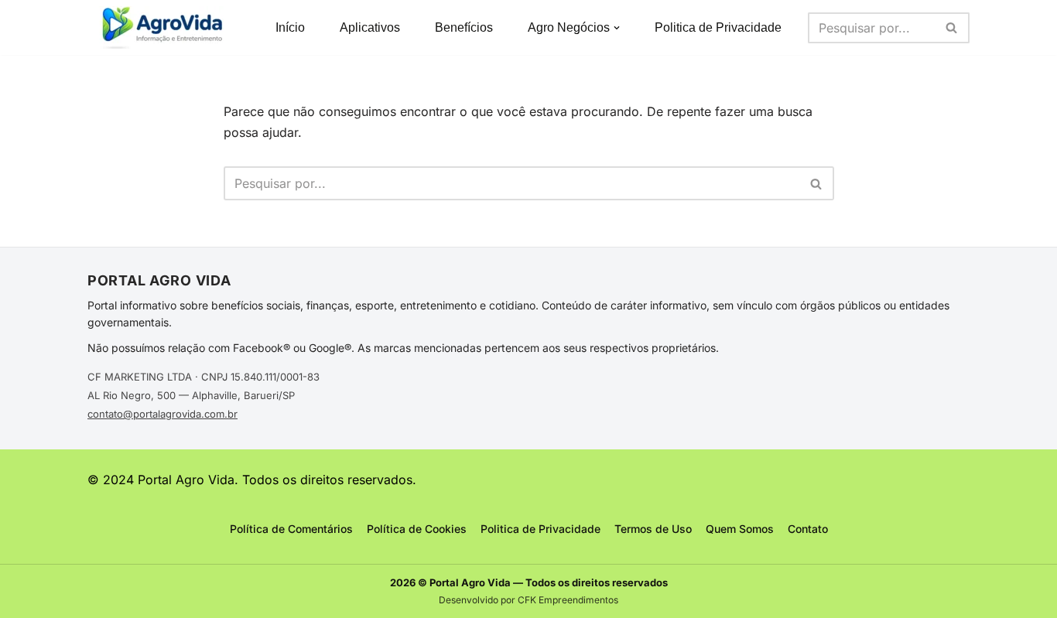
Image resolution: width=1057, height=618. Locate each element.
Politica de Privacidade (718, 27)
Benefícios (464, 27)
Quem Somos (740, 528)
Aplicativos (370, 27)
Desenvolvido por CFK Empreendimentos (528, 600)
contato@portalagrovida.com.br (162, 414)
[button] (617, 28)
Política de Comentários (291, 528)
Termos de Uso (653, 528)
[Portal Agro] (164, 27)
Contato (808, 528)
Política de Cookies (417, 528)
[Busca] (952, 27)
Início (290, 27)
